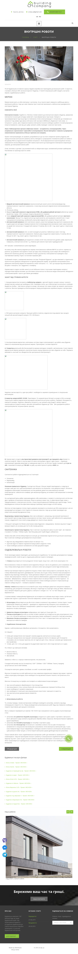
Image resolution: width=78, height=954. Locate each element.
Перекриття (32, 916)
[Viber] (4, 840)
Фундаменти (33, 923)
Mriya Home (15, 950)
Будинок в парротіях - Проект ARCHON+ (19, 804)
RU (40, 17)
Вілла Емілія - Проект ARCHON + (16, 767)
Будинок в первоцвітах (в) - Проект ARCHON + (21, 771)
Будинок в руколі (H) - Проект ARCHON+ (19, 791)
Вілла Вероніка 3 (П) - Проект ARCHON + (19, 787)
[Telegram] (4, 855)
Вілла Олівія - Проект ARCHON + (16, 763)
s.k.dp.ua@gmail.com (35, 12)
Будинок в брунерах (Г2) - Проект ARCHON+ (20, 800)
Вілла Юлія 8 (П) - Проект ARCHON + (18, 779)
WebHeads (18, 948)
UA (37, 17)
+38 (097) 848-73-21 (55, 12)
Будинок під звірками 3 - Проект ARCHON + (20, 796)
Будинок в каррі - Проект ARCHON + (18, 775)
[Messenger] (4, 848)
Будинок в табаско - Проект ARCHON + (18, 783)
